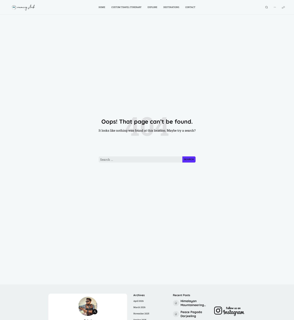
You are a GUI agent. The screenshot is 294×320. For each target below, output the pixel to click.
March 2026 (139, 307)
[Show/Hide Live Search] (266, 7)
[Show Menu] (283, 7)
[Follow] (94, 311)
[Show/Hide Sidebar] (275, 7)
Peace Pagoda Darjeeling (191, 314)
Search (189, 159)
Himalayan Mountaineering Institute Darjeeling (192, 303)
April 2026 (138, 300)
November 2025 (141, 313)
